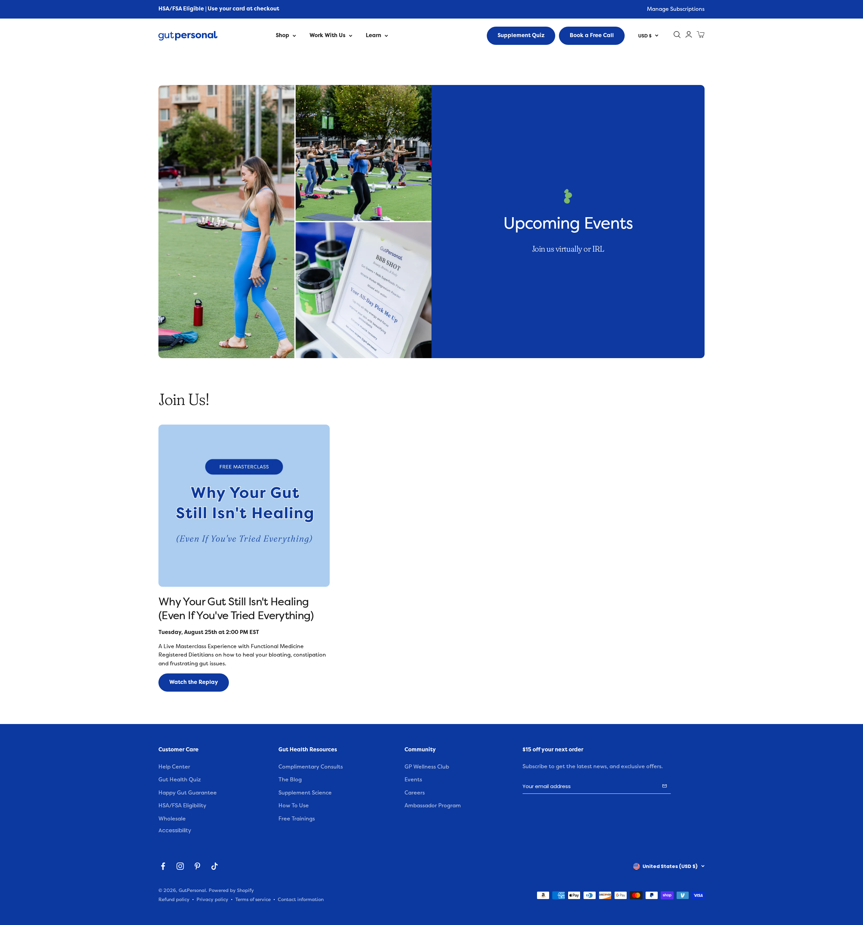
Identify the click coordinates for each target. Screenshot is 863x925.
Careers (415, 792)
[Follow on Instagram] (180, 866)
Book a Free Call (592, 35)
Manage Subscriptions (676, 9)
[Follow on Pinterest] (197, 866)
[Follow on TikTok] (214, 866)
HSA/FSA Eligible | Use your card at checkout (218, 9)
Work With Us (327, 35)
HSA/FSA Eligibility (182, 805)
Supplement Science (305, 792)
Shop (282, 35)
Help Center (174, 766)
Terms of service (253, 899)
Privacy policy (212, 899)
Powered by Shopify (231, 890)
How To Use (293, 805)
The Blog (290, 779)
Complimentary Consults (310, 766)
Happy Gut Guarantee (187, 792)
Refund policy (173, 899)
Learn (373, 35)
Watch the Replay (193, 682)
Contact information (301, 899)
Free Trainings (296, 818)
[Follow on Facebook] (163, 866)
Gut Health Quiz (179, 779)
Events (413, 779)
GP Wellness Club (427, 766)
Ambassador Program (433, 805)
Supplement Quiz (521, 35)
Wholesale (172, 818)
